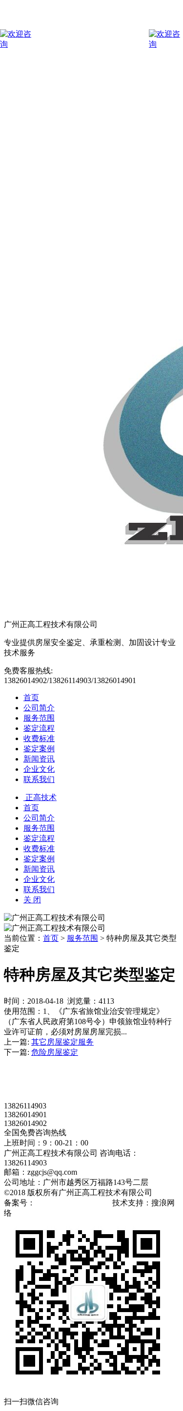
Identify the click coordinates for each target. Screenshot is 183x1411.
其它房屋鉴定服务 (62, 1042)
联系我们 (39, 779)
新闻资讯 (39, 759)
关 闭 (32, 900)
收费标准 (39, 738)
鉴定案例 (39, 748)
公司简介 (39, 708)
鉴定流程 (39, 728)
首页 (31, 697)
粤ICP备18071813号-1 (72, 1203)
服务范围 (39, 718)
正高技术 (40, 797)
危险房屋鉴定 (54, 1052)
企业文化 (39, 769)
